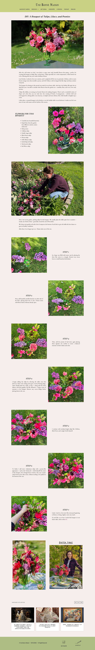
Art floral (44, 9)
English (73, 9)
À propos (59, 9)
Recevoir (34, 9)
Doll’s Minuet (25, 140)
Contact (78, 645)
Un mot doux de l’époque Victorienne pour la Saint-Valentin (47, 626)
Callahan (24, 131)
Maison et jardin (25, 9)
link (66, 519)
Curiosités (52, 9)
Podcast (66, 9)
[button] (75, 602)
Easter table (66, 542)
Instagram (64, 646)
